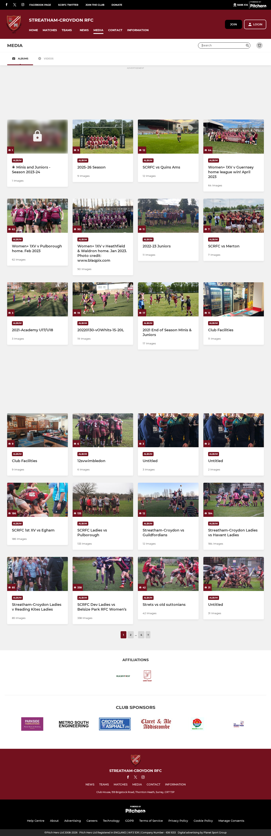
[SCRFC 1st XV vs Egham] (37, 500)
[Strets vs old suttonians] (168, 574)
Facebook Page (40, 4)
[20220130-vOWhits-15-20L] (103, 299)
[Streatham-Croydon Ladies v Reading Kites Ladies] (37, 574)
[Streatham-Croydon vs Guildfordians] (168, 500)
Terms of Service (151, 821)
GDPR (129, 821)
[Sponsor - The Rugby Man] (239, 724)
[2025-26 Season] (103, 137)
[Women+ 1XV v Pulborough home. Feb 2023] (37, 216)
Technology (111, 821)
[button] (33, 30)
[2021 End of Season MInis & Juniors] (168, 299)
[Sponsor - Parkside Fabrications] (32, 724)
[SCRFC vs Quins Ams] (168, 137)
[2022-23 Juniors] (168, 216)
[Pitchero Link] (258, 6)
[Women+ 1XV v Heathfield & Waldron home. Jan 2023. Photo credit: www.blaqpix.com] (103, 216)
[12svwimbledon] (103, 430)
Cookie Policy (203, 821)
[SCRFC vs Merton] (233, 216)
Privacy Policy (178, 821)
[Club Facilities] (233, 299)
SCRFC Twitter (68, 4)
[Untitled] (168, 430)
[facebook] (6, 4)
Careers (91, 821)
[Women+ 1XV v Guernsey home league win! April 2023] (233, 137)
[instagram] (23, 4)
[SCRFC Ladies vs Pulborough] (103, 500)
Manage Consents (231, 821)
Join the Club (95, 4)
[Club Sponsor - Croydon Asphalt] (115, 724)
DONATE (116, 4)
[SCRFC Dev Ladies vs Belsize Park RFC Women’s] (103, 574)
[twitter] (14, 5)
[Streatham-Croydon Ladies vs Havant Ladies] (233, 500)
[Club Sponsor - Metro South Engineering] (73, 724)
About (54, 821)
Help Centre (35, 821)
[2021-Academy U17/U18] (37, 299)
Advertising (72, 821)
